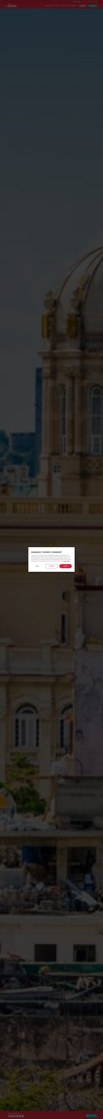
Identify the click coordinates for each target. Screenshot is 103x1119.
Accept (65, 566)
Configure (51, 566)
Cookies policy (66, 561)
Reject (37, 566)
